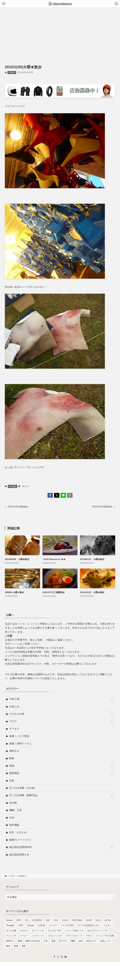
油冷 (81, 941)
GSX (56, 920)
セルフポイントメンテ (97, 930)
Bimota (9, 920)
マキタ (89, 936)
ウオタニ (107, 925)
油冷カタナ (92, 941)
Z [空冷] (41, 925)
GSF (48, 920)
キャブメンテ (38, 930)
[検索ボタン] (116, 3)
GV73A (107, 920)
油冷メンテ (105, 941)
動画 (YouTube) (33, 941)
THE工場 (14, 699)
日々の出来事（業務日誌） (24, 795)
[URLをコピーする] (69, 495)
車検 (16, 946)
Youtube (30, 925)
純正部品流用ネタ (19, 854)
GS (26, 920)
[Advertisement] (60, 31)
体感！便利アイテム (20, 743)
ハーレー (24, 936)
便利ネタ (14, 751)
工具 (45, 941)
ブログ (13, 721)
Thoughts (10, 925)
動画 (11, 758)
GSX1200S (77, 920)
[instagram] (61, 956)
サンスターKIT (54, 930)
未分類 (13, 802)
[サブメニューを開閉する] (112, 699)
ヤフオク (14, 728)
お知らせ (14, 706)
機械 (73, 941)
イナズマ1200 (67, 925)
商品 (11, 765)
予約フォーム (12, 643)
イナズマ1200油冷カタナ (88, 925)
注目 (11, 817)
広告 (11, 780)
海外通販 (14, 825)
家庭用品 (14, 773)
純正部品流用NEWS (20, 847)
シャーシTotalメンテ (74, 930)
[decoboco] (60, 3)
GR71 (18, 920)
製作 (8, 946)
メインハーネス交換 (105, 936)
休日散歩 (11, 72)
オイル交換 (11, 930)
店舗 (53, 941)
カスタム (24, 930)
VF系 (20, 925)
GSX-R (65, 920)
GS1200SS (37, 920)
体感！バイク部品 (19, 736)
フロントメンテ (55, 936)
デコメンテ (11, 936)
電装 (24, 946)
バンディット (38, 936)
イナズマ (53, 925)
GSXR (89, 920)
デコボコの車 (16, 714)
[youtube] (65, 956)
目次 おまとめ (18, 832)
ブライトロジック (74, 936)
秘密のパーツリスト (20, 839)
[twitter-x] (58, 956)
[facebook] (54, 956)
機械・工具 (15, 810)
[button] (50, 495)
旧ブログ (26, 486)
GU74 (98, 920)
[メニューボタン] (4, 3)
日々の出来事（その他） (23, 788)
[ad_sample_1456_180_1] (60, 96)
